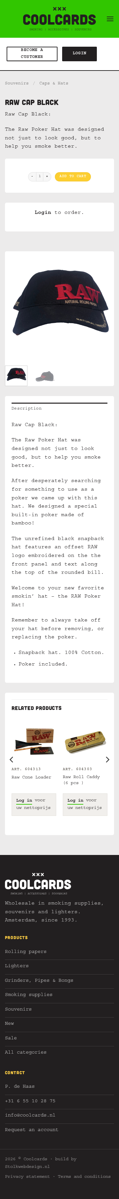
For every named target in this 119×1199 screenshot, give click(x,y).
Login (43, 213)
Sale (11, 1038)
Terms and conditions (84, 1177)
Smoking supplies (29, 995)
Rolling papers (26, 952)
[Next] (103, 306)
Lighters (17, 966)
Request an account (32, 1130)
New (9, 1024)
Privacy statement (27, 1177)
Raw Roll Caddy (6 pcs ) (81, 780)
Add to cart (73, 176)
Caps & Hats (53, 84)
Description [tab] (27, 409)
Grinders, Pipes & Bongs (39, 981)
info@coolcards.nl (30, 1116)
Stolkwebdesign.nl (27, 1167)
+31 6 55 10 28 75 (30, 1101)
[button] (110, 19)
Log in (24, 801)
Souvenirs (17, 84)
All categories (26, 1053)
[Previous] (15, 306)
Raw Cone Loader (31, 777)
